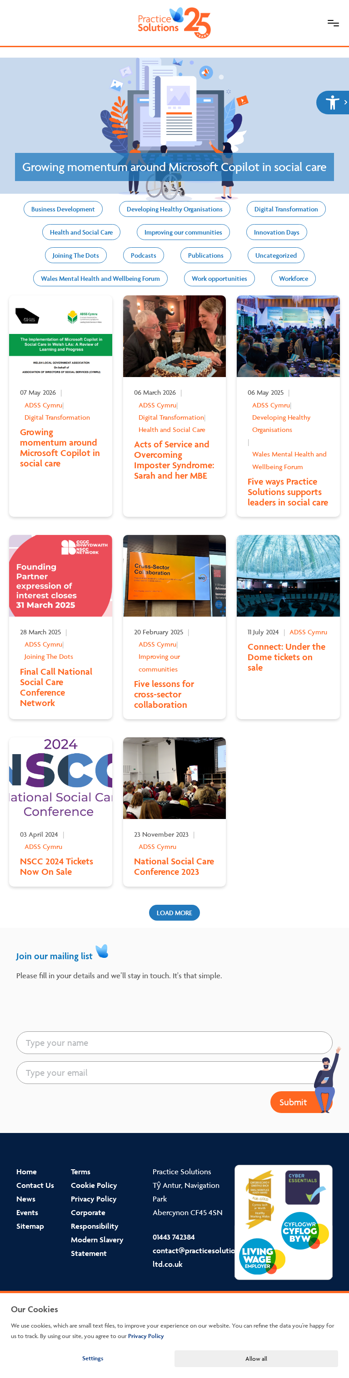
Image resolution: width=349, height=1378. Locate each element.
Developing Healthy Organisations (175, 209)
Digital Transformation (286, 209)
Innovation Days (276, 232)
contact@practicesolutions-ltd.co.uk (188, 1257)
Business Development (63, 209)
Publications (206, 255)
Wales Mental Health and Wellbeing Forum (100, 278)
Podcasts (143, 255)
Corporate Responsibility (95, 1219)
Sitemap (30, 1226)
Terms (80, 1171)
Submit (293, 1102)
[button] (332, 102)
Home (26, 1171)
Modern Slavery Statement (97, 1246)
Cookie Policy (94, 1185)
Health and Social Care (81, 232)
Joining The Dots (76, 255)
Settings (92, 1358)
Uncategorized (276, 255)
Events (27, 1212)
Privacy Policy (94, 1198)
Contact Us (35, 1185)
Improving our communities (183, 232)
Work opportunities (219, 278)
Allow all (256, 1358)
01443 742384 (174, 1236)
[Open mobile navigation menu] (333, 23)
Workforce (293, 278)
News (25, 1198)
